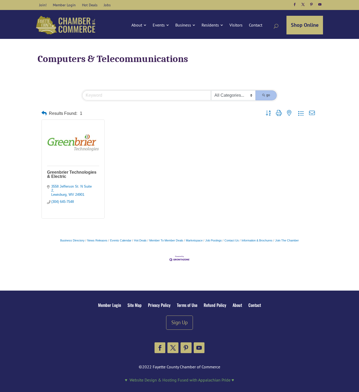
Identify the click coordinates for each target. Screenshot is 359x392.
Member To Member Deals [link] (166, 240)
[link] (43, 5)
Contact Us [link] (231, 240)
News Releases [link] (97, 240)
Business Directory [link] (72, 240)
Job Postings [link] (213, 240)
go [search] (268, 95)
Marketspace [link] (194, 240)
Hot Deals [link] (140, 240)
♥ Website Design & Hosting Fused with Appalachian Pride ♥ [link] (179, 380)
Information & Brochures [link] (257, 240)
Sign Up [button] (179, 322)
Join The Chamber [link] (287, 240)
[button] (294, 4)
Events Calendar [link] (120, 240)
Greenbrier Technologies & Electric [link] (71, 174)
